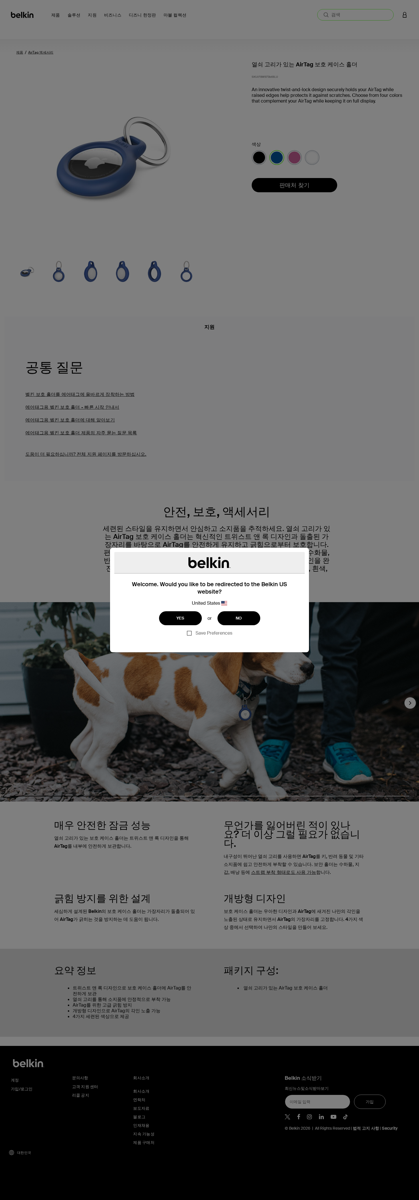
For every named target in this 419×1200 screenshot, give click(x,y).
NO (239, 618)
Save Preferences (214, 633)
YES (180, 618)
